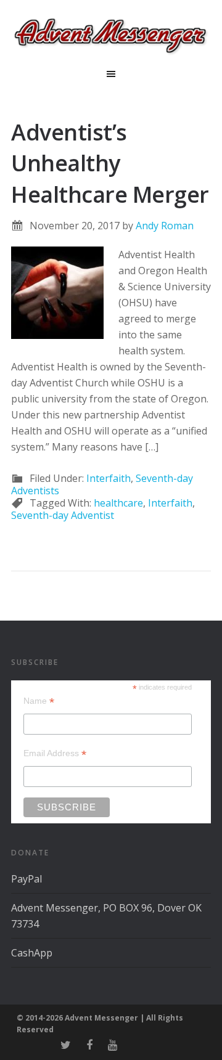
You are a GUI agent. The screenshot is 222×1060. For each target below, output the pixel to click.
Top (208, 1043)
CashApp (31, 953)
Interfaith (108, 478)
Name (38, 701)
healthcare (118, 503)
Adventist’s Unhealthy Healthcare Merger (110, 163)
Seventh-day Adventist (62, 515)
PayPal (26, 879)
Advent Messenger (111, 37)
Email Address (54, 753)
